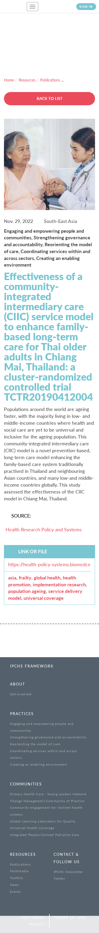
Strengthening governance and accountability (48, 737)
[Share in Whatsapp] (32, 924)
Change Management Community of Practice (47, 801)
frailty (25, 577)
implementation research (59, 584)
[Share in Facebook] (8, 924)
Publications (50, 80)
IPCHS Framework (32, 666)
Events (15, 892)
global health (47, 577)
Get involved (20, 694)
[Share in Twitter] (20, 924)
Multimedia (19, 871)
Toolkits (16, 878)
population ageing (27, 591)
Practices (22, 713)
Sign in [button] (86, 6)
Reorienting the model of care (35, 744)
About (17, 684)
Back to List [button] (50, 98)
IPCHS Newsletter (68, 872)
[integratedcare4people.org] (13, 9)
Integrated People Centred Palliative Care (44, 835)
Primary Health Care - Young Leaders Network (48, 794)
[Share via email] (45, 924)
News (14, 885)
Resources (27, 80)
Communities (26, 784)
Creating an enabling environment (38, 764)
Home (9, 80)
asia (12, 577)
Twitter (59, 878)
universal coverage (43, 598)
